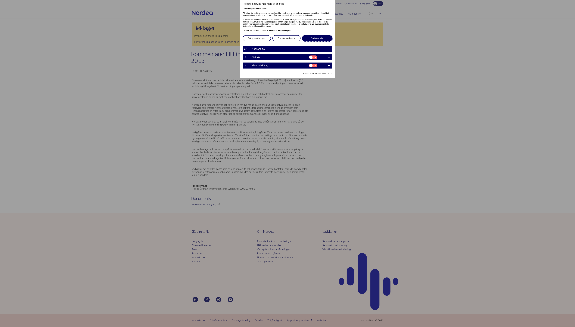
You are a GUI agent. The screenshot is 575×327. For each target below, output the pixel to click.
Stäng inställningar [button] (256, 38)
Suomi (264, 9)
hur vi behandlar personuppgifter (277, 31)
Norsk (258, 9)
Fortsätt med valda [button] (286, 38)
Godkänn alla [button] (317, 38)
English (252, 9)
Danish (246, 9)
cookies (256, 31)
